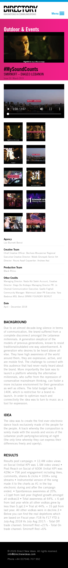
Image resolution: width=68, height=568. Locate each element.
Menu (55, 13)
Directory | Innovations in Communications (21, 10)
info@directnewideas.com (22, 554)
